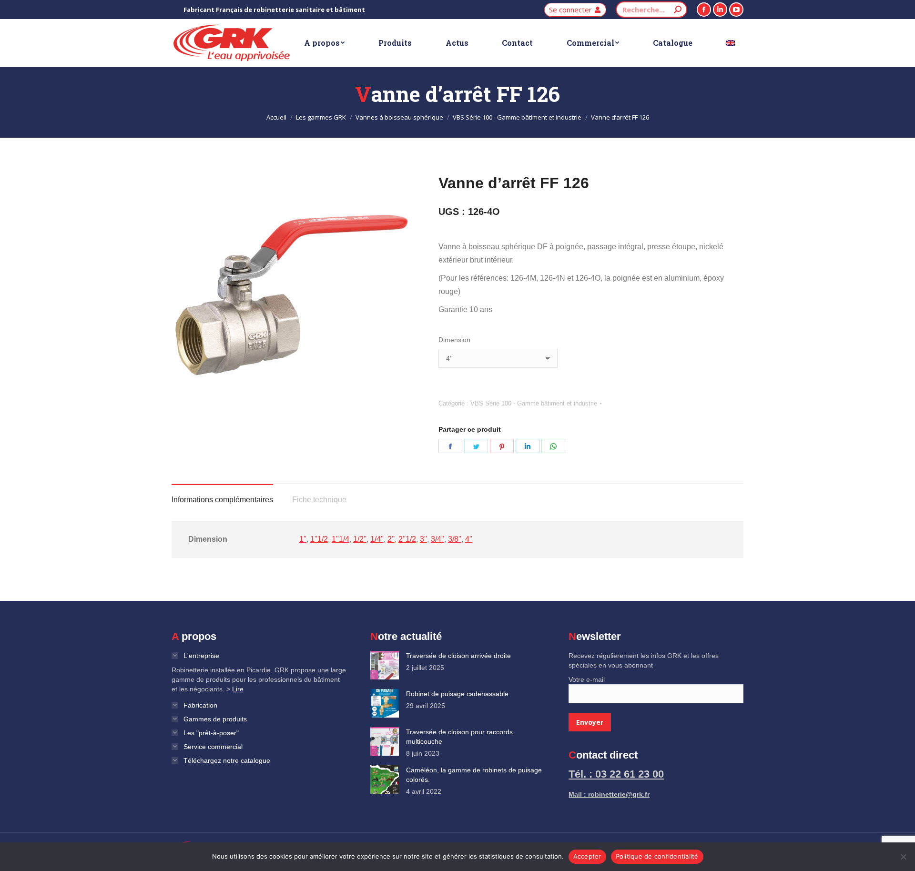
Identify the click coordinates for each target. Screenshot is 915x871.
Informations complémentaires (222, 500)
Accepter (587, 856)
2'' (391, 539)
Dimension (454, 340)
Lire (238, 689)
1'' (302, 539)
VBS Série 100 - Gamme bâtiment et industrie (533, 403)
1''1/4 (340, 539)
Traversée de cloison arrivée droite (458, 655)
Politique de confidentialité (657, 856)
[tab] (222, 495)
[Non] (903, 856)
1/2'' (359, 539)
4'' (468, 539)
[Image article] (384, 665)
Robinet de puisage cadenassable (457, 694)
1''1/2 (319, 539)
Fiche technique (319, 500)
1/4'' (377, 539)
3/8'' (454, 539)
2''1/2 (407, 539)
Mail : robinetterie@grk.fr (609, 794)
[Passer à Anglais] (730, 43)
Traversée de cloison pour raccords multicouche (459, 736)
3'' (423, 539)
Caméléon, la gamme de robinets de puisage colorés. (474, 774)
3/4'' (437, 539)
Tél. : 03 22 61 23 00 (616, 774)
